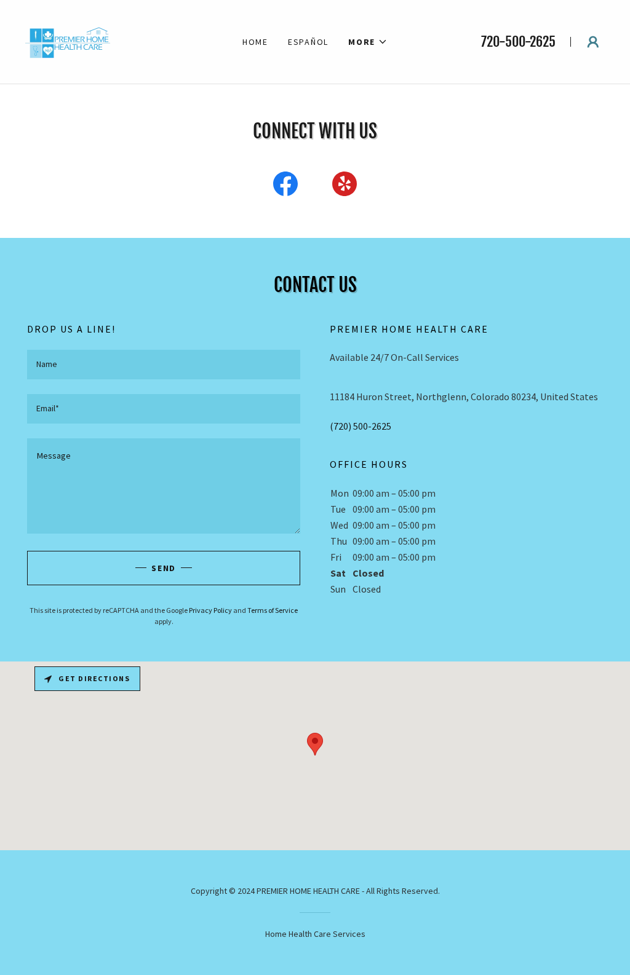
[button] (368, 41)
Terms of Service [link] (272, 610)
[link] (69, 40)
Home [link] (255, 41)
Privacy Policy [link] (210, 610)
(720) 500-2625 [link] (360, 426)
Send (163, 568)
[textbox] (163, 364)
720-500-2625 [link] (518, 41)
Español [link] (308, 41)
